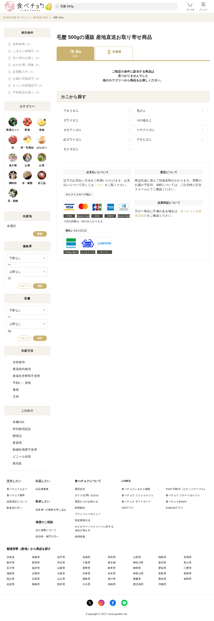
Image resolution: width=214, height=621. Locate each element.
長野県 (86, 568)
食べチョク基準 (16, 495)
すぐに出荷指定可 (27, 85)
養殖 (16, 389)
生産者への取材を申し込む (51, 509)
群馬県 (36, 562)
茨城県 (187, 557)
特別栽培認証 (22, 429)
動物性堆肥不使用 (25, 449)
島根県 (187, 573)
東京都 (112, 562)
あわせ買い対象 (25, 64)
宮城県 (86, 557)
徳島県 (86, 578)
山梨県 (61, 568)
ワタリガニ (71, 110)
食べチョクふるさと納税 (136, 489)
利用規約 (80, 507)
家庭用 (17, 442)
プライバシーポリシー (88, 514)
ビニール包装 (22, 456)
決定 (39, 285)
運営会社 (80, 489)
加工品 (42, 183)
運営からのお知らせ (86, 501)
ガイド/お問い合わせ (87, 495)
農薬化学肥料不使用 (26, 376)
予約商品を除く (25, 92)
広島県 (36, 578)
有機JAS (18, 422)
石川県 (10, 568)
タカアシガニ (73, 130)
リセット (24, 285)
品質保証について (17, 501)
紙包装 (17, 463)
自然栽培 (19, 362)
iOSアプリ (128, 507)
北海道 (10, 557)
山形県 (137, 557)
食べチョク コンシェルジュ (137, 495)
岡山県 (10, 578)
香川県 (112, 578)
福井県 (36, 568)
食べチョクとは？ (17, 489)
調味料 (13, 183)
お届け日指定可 (25, 78)
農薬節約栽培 (22, 369)
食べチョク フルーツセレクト (183, 495)
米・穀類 (27, 183)
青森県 (36, 557)
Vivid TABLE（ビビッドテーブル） (186, 489)
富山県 (187, 562)
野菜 (27, 129)
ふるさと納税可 (25, 51)
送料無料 (21, 44)
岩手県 (61, 557)
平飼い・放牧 (22, 382)
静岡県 (137, 568)
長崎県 (36, 584)
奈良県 (112, 573)
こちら (99, 184)
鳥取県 (162, 573)
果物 (41, 129)
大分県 (86, 584)
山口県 (61, 578)
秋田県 (112, 557)
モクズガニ (71, 149)
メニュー (203, 9)
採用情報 (80, 536)
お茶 (41, 165)
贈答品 (17, 435)
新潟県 (162, 562)
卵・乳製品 (27, 147)
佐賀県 (10, 584)
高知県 (162, 578)
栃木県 (10, 562)
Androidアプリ (174, 507)
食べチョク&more (176, 501)
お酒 (27, 165)
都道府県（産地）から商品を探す (29, 548)
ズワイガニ (71, 120)
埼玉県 (61, 562)
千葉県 (86, 562)
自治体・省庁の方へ (47, 536)
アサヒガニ (144, 139)
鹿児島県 (138, 584)
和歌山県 (138, 573)
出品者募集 (42, 489)
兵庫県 (86, 573)
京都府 (36, 573)
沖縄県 (162, 584)
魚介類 (13, 165)
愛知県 (162, 568)
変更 (39, 233)
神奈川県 (138, 562)
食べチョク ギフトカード (136, 501)
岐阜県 (112, 568)
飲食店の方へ (14, 507)
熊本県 (61, 584)
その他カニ (144, 120)
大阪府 (61, 573)
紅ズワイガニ (73, 139)
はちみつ (42, 147)
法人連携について (46, 530)
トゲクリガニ (146, 130)
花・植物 (13, 200)
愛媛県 (137, 578)
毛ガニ (141, 110)
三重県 (187, 568)
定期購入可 (22, 71)
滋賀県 (10, 573)
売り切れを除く (25, 58)
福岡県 (187, 578)
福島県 (162, 557)
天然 (16, 396)
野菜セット (12, 129)
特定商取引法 (82, 520)
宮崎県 (112, 584)
